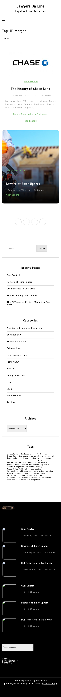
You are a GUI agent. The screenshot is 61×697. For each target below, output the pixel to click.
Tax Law (11, 402)
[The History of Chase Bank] (31, 64)
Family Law (13, 362)
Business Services (18, 170)
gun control (23, 465)
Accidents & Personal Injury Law (24, 328)
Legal (10, 389)
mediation (49, 471)
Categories (7, 642)
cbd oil (44, 454)
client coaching (24, 456)
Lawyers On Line (30, 6)
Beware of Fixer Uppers (23, 184)
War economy (17, 480)
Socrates (34, 478)
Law (9, 382)
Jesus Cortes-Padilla (16, 469)
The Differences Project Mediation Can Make (28, 303)
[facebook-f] (18, 222)
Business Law (14, 335)
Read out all (30, 120)
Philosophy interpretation (17, 475)
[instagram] (26, 222)
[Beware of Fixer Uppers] (10, 552)
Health (10, 369)
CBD (39, 454)
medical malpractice (15, 473)
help (41, 465)
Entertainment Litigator (16, 463)
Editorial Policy (10, 661)
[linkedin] (34, 222)
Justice (38, 469)
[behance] (42, 222)
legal (31, 471)
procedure (26, 478)
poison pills (39, 475)
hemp (46, 465)
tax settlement (45, 478)
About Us (7, 659)
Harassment (34, 465)
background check (29, 454)
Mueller (28, 473)
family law (31, 463)
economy (48, 458)
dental (51, 456)
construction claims (39, 456)
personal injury (38, 473)
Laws (26, 471)
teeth (9, 480)
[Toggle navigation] (3, 19)
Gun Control (13, 275)
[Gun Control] (10, 535)
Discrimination (29, 458)
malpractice (39, 471)
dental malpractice (15, 458)
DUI (40, 459)
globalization (12, 465)
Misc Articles (31, 81)
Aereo (18, 454)
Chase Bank (19, 114)
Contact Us (8, 663)
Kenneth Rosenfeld (15, 471)
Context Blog (50, 683)
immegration (19, 467)
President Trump (14, 478)
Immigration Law (16, 375)
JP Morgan (41, 114)
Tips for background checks (22, 296)
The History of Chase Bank (30, 89)
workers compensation (33, 480)
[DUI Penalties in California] (10, 569)
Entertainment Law (17, 355)
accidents (11, 454)
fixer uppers (12, 195)
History (30, 114)
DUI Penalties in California (21, 289)
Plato (31, 475)
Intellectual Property (33, 467)
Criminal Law (14, 348)
